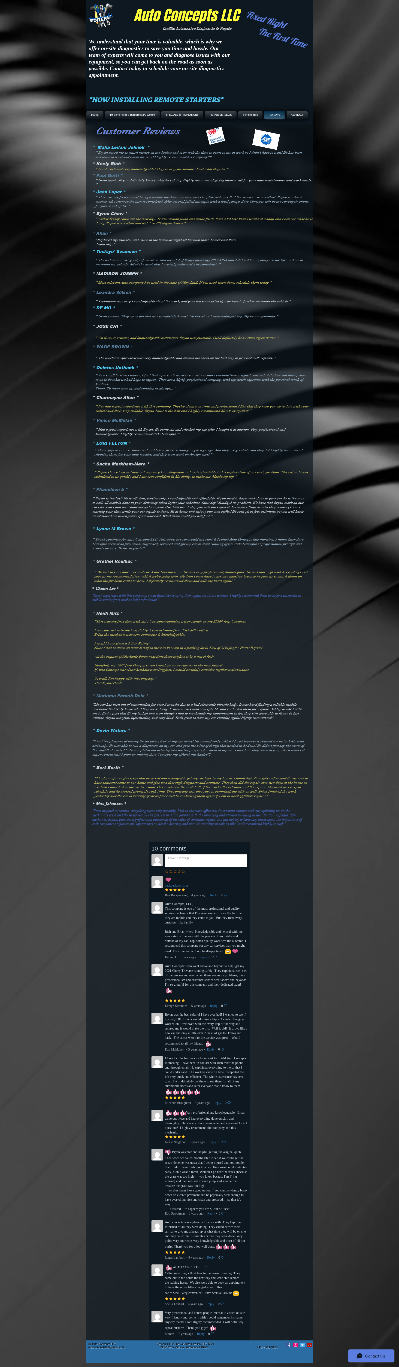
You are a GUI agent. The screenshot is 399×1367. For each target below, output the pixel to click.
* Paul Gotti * (107, 175)
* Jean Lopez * (109, 192)
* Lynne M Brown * (113, 528)
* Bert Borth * (107, 767)
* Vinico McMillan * (114, 420)
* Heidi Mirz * (107, 613)
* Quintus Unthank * (115, 367)
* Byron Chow (107, 213)
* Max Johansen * (109, 803)
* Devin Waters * (111, 730)
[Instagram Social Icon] (295, 1345)
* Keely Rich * (108, 163)
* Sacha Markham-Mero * (120, 464)
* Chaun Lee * (105, 588)
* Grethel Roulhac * (114, 561)
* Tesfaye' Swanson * (116, 251)
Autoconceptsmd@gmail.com (106, 1347)
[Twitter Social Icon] (302, 1345)
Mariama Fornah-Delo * (122, 695)
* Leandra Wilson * (113, 292)
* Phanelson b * (109, 489)
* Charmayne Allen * (115, 397)
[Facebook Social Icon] (288, 1345)
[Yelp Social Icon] (309, 1345)
